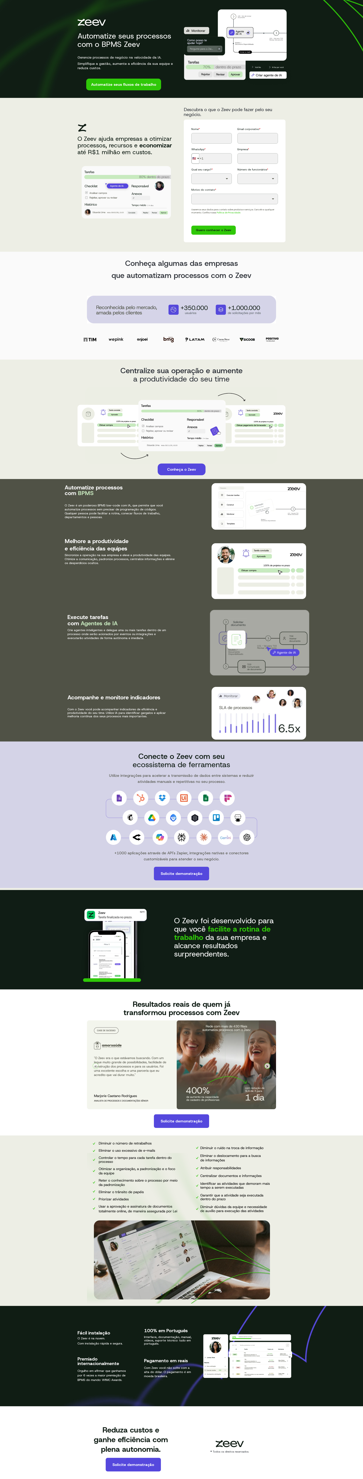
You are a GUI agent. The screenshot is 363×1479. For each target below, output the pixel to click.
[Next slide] (267, 1066)
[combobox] (211, 178)
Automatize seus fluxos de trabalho (123, 84)
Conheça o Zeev (181, 469)
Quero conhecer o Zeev (213, 230)
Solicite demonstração (181, 873)
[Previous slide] (96, 1066)
